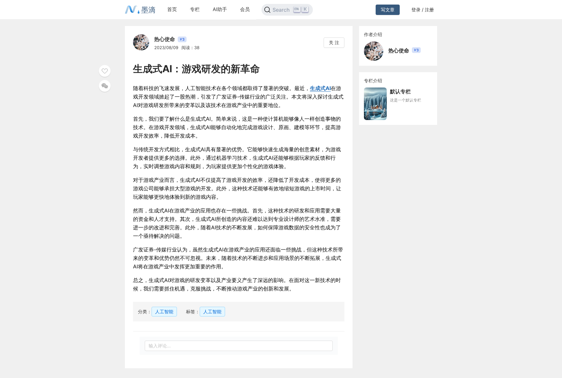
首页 (172, 9)
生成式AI (320, 88)
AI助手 (220, 9)
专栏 (195, 9)
